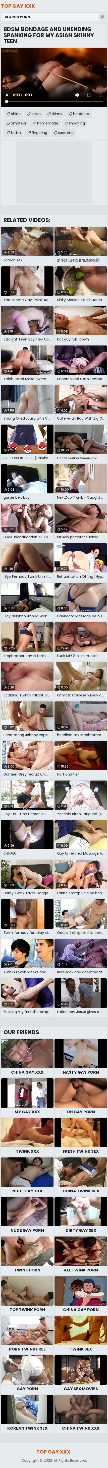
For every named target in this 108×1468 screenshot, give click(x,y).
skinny (56, 113)
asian (36, 113)
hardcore (81, 113)
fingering (39, 132)
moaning (77, 123)
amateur (18, 123)
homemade (47, 123)
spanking (66, 132)
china (16, 113)
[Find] (101, 16)
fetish (16, 132)
